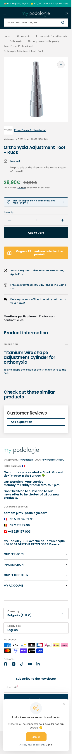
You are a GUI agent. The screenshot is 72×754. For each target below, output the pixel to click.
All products (23, 36)
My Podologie (26, 459)
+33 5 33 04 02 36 (20, 522)
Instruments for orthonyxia (19, 41)
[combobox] (33, 22)
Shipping (22, 187)
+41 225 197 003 (19, 535)
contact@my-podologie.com (25, 516)
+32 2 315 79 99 (19, 529)
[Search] (58, 22)
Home (7, 36)
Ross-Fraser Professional (18, 51)
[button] (5, 14)
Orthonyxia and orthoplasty (19, 46)
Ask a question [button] (21, 421)
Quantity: (9, 211)
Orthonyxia (46, 41)
